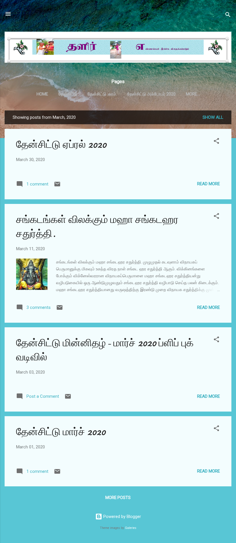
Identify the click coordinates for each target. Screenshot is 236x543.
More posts (118, 497)
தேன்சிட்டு (67, 94)
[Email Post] (57, 186)
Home (42, 94)
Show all (213, 117)
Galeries (130, 528)
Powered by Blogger (121, 516)
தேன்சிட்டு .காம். (102, 94)
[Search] (227, 15)
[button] (216, 141)
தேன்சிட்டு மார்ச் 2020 (61, 432)
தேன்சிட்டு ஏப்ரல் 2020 (61, 144)
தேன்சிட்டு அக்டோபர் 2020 (151, 94)
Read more (208, 183)
